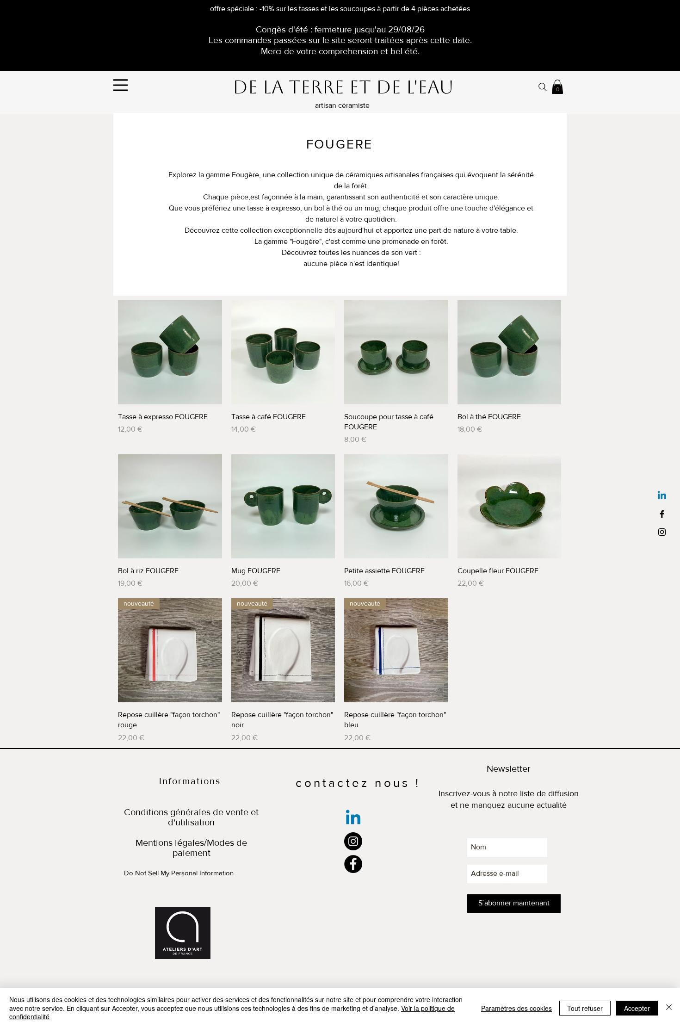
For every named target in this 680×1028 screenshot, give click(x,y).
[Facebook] (353, 864)
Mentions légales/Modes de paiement (191, 847)
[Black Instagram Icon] (662, 532)
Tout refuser (585, 1008)
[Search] (542, 87)
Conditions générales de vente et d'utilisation (191, 817)
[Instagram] (353, 841)
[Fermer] (668, 1008)
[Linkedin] (662, 496)
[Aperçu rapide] (170, 352)
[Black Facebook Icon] (662, 514)
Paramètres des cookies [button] (516, 1008)
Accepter (637, 1008)
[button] (557, 87)
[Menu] (120, 85)
